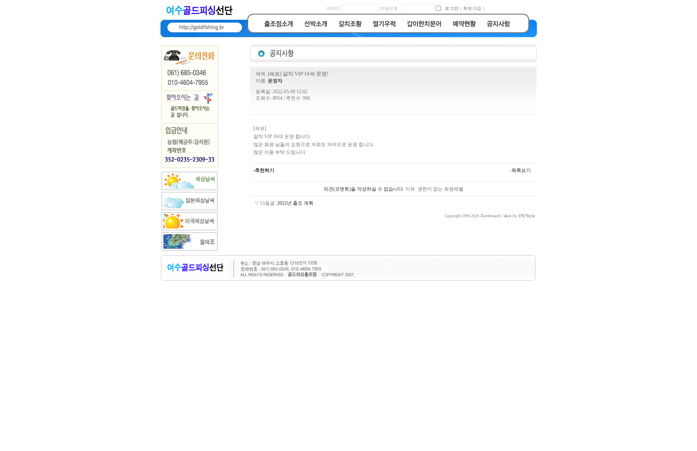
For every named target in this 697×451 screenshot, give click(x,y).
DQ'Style (527, 216)
